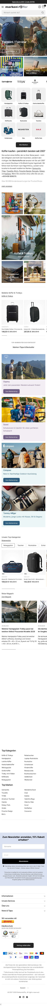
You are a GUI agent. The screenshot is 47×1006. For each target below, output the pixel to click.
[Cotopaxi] (23, 463)
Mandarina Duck (30, 790)
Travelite (10, 171)
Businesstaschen (30, 774)
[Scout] (23, 419)
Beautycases (28, 771)
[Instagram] (23, 997)
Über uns (5, 906)
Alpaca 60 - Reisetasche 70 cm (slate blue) (12, 579)
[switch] (14, 936)
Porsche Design (25, 171)
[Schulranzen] (12, 203)
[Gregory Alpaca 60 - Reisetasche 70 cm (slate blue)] (12, 562)
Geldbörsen (28, 777)
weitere (8, 174)
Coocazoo (27, 811)
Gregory (4, 577)
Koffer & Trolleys (7, 296)
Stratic (4, 808)
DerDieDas (28, 808)
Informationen (7, 896)
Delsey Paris (6, 805)
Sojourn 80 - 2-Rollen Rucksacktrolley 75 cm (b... (34, 329)
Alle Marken (23, 145)
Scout (26, 805)
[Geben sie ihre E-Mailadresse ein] (23, 861)
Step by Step (29, 802)
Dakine (26, 796)
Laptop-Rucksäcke (31, 758)
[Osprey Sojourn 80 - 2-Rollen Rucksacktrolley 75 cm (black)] (34, 312)
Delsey (42, 171)
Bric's (16, 171)
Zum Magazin (6, 597)
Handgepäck (6, 758)
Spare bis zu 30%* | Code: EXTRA (23, 2)
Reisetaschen (29, 755)
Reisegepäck (6, 540)
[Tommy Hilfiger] (23, 506)
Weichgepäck (6, 767)
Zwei (26, 793)
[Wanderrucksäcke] (34, 203)
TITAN (4, 796)
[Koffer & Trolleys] (23, 237)
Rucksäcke (32, 545)
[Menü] (2, 7)
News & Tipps (7, 911)
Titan (4, 171)
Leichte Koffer (6, 761)
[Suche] (42, 12)
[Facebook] (20, 997)
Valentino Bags (29, 799)
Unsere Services (8, 901)
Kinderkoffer (28, 767)
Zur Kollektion (11, 51)
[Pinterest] (27, 997)
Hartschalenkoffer (8, 764)
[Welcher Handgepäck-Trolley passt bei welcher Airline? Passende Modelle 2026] (19, 612)
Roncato (35, 171)
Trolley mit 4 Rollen (8, 774)
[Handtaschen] (34, 272)
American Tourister (8, 799)
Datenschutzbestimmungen (33, 878)
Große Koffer (6, 771)
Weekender (28, 780)
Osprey (26, 327)
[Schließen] (0, 1004)
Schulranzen (28, 764)
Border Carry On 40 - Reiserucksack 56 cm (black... (34, 579)
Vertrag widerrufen (23, 945)
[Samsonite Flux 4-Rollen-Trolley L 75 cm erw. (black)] (12, 312)
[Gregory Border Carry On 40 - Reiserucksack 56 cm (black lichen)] (34, 562)
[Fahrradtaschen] (12, 272)
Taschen (21, 545)
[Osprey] (23, 374)
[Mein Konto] (40, 7)
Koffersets (5, 777)
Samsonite (36, 168)
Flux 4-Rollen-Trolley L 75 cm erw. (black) (12, 329)
